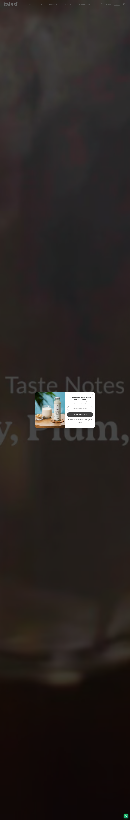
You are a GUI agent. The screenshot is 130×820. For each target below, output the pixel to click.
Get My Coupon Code (80, 414)
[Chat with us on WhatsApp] (126, 816)
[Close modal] (92, 394)
